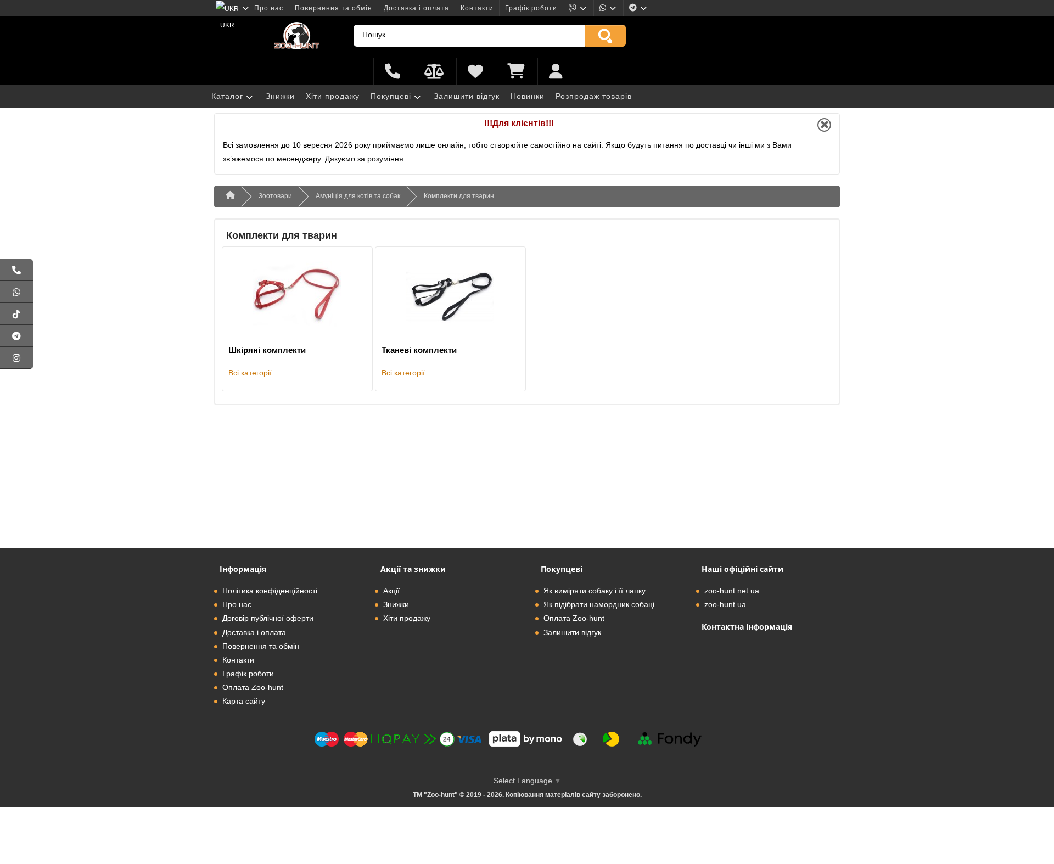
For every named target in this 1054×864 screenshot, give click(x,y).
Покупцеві (391, 96)
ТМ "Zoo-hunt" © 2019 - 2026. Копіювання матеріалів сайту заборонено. (527, 795)
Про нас (268, 8)
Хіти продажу (333, 96)
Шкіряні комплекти (267, 350)
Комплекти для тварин (459, 196)
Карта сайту (243, 701)
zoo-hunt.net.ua (731, 590)
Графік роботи (531, 8)
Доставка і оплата (416, 8)
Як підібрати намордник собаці (598, 604)
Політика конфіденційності (269, 590)
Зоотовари (275, 196)
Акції (391, 590)
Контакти (477, 8)
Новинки (528, 96)
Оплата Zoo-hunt (252, 687)
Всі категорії (250, 372)
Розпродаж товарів (594, 96)
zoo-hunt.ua (725, 604)
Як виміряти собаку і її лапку (594, 590)
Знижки (280, 96)
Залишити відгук (467, 96)
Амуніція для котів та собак (358, 196)
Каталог (227, 96)
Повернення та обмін (333, 8)
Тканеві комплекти (419, 350)
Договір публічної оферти (267, 618)
